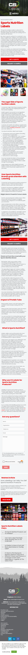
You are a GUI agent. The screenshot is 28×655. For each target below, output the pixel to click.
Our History (3, 617)
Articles (3, 614)
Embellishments (5, 631)
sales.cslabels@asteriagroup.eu (16, 599)
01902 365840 (17, 597)
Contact (3, 619)
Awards (3, 628)
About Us (3, 627)
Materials (3, 612)
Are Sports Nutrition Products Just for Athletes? (15, 532)
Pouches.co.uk (4, 610)
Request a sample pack (7, 629)
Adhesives (3, 625)
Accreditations (4, 624)
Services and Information (7, 611)
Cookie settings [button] (6, 651)
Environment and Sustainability (9, 616)
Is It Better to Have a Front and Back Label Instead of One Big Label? (14, 547)
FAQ (2, 634)
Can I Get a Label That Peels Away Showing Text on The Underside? (13, 539)
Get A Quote (4, 623)
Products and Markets (6, 633)
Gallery (2, 620)
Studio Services (5, 615)
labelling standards (15, 127)
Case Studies (4, 632)
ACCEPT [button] (14, 651)
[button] (14, 532)
